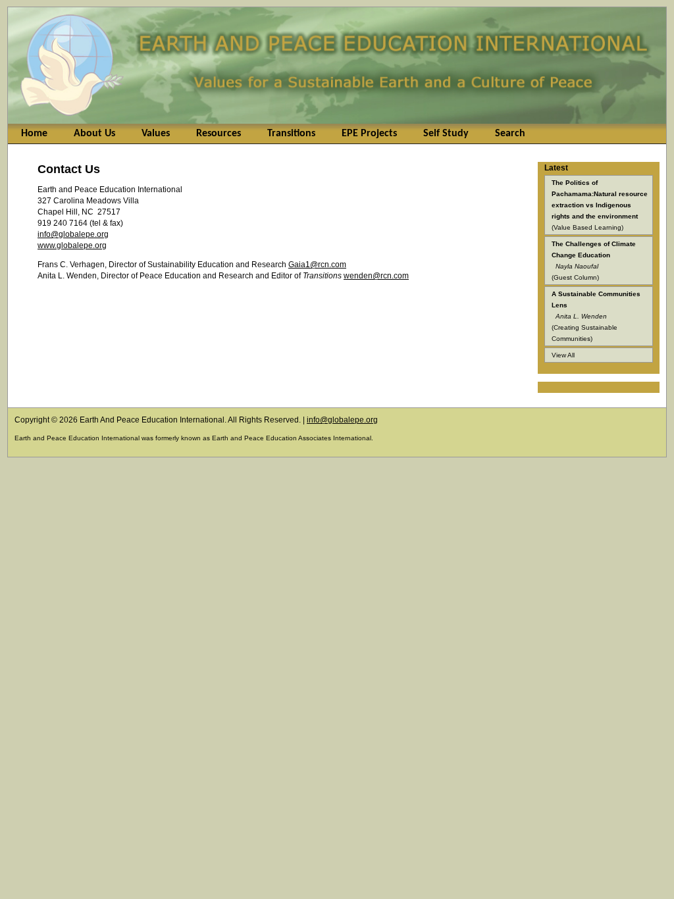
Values (156, 133)
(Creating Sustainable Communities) (596, 316)
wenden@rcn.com (376, 275)
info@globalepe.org (73, 234)
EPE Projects (369, 133)
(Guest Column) (594, 260)
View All (563, 355)
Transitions (291, 133)
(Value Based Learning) (600, 205)
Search (510, 133)
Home (34, 133)
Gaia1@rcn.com (317, 264)
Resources (218, 133)
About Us (94, 133)
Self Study (446, 133)
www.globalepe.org (72, 245)
